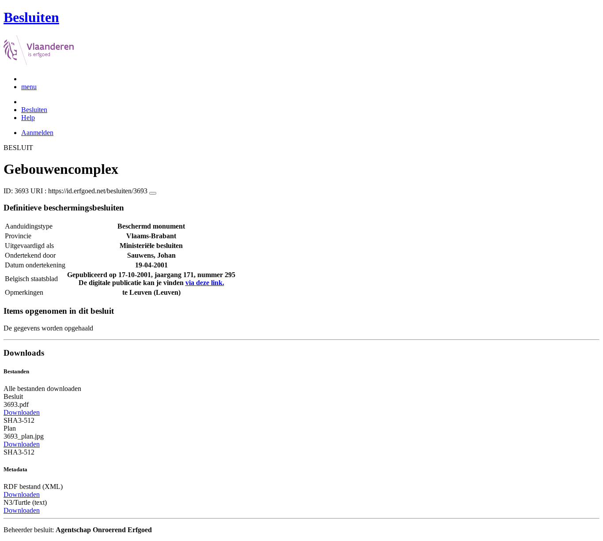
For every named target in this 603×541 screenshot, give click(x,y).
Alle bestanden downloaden (42, 388)
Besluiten (34, 109)
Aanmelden (37, 132)
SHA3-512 (19, 420)
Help (28, 117)
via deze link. (204, 282)
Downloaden (22, 412)
